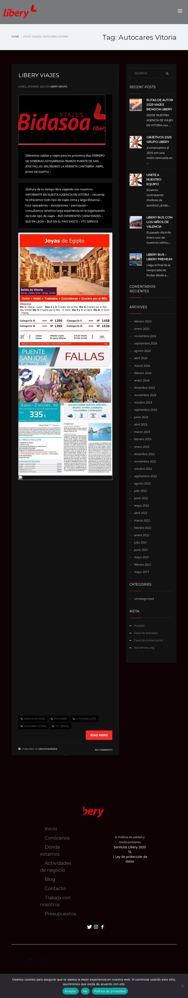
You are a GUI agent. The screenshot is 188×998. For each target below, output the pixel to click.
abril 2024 (140, 358)
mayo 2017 (141, 572)
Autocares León (86, 718)
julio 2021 (140, 542)
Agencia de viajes (34, 718)
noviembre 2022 (145, 461)
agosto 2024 (142, 351)
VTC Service (62, 726)
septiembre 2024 (145, 343)
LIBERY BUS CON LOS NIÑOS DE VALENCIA (159, 221)
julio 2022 (140, 491)
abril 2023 (140, 424)
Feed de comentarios (148, 640)
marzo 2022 (142, 520)
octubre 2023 (143, 402)
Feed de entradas (146, 633)
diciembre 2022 (144, 454)
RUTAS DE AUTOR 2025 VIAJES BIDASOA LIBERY (160, 104)
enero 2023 (141, 447)
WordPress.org (144, 648)
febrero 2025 (142, 321)
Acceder (139, 625)
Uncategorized (47, 748)
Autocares (60, 718)
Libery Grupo (58, 86)
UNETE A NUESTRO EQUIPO (154, 179)
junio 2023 (141, 417)
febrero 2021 (142, 564)
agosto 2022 (142, 483)
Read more (99, 735)
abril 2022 (140, 513)
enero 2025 (141, 329)
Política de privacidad (110, 991)
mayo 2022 (141, 505)
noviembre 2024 (145, 336)
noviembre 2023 (145, 395)
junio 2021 (141, 550)
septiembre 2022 (145, 476)
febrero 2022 (142, 528)
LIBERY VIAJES (38, 75)
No (85, 991)
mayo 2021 (141, 557)
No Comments (103, 749)
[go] (167, 73)
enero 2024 (141, 380)
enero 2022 (141, 535)
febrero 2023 (142, 439)
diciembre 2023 (144, 388)
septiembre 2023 (145, 410)
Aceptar (70, 991)
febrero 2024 (142, 373)
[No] (182, 986)
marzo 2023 (142, 432)
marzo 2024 (142, 366)
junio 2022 (141, 498)
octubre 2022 (143, 469)
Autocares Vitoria (35, 726)
